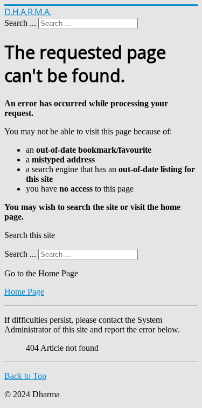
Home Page (24, 291)
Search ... (20, 23)
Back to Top (25, 375)
